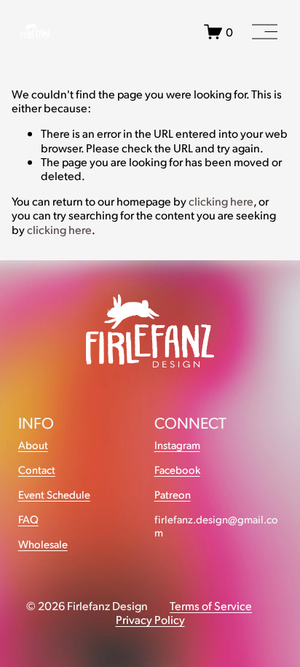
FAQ (28, 519)
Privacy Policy (150, 619)
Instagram (177, 445)
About (33, 445)
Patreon (172, 494)
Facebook (177, 470)
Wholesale (43, 544)
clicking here (221, 200)
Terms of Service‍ (211, 605)
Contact (36, 470)
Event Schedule (54, 494)
